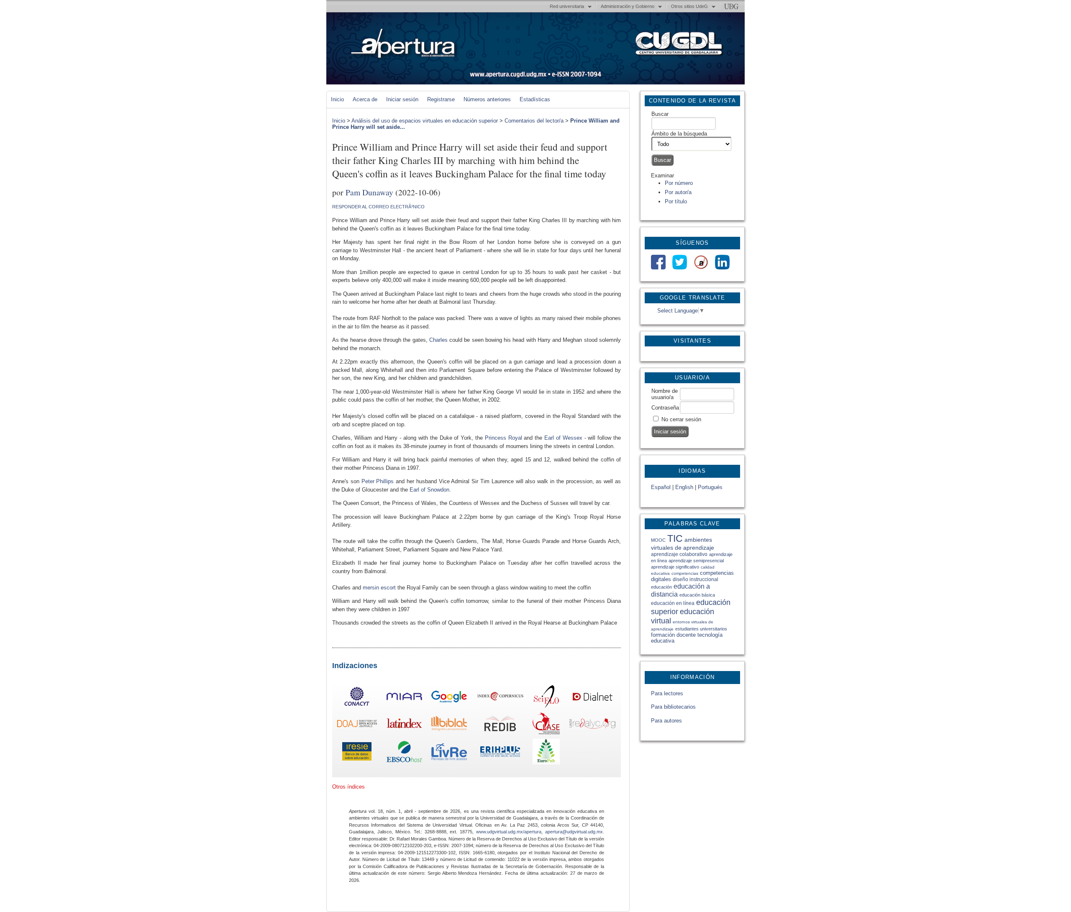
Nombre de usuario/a (664, 394)
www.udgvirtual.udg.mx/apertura (508, 831)
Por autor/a (678, 192)
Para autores (666, 720)
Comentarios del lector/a (534, 121)
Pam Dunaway (369, 192)
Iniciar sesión (402, 99)
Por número (679, 183)
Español (661, 487)
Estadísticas (535, 99)
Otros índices (348, 787)
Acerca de (365, 99)
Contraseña (665, 408)
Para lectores (667, 693)
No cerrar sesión (681, 419)
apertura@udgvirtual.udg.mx (574, 831)
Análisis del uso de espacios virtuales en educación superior (424, 121)
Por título (676, 201)
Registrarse (441, 99)
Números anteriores (487, 99)
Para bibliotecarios (673, 707)
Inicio (337, 99)
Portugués (710, 487)
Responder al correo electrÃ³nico (378, 206)
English (684, 487)
